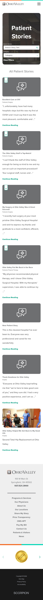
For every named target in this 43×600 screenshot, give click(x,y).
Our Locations (21, 509)
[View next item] (40, 557)
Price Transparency (21, 517)
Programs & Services (21, 498)
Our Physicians (21, 501)
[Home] (13, 3)
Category (6, 51)
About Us (21, 505)
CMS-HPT (21, 521)
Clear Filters (8, 60)
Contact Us (21, 528)
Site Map (21, 579)
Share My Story (21, 513)
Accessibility (21, 584)
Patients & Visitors (21, 532)
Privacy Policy (21, 581)
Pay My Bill (21, 524)
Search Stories (7, 44)
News (21, 536)
